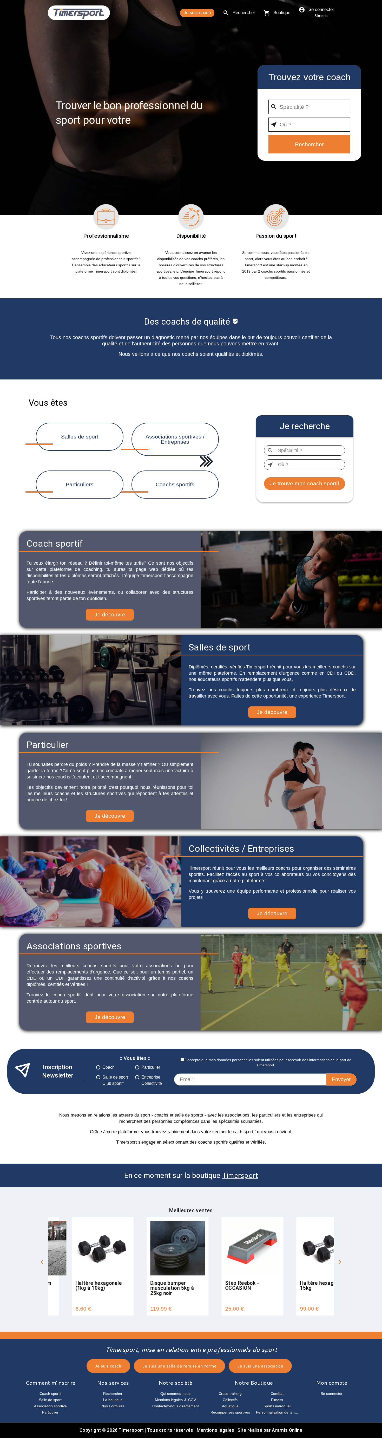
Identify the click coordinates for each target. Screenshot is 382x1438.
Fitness (277, 1400)
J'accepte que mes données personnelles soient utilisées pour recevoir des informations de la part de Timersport (268, 1062)
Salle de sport (50, 1400)
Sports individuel (277, 1406)
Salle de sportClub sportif (115, 1080)
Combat (277, 1393)
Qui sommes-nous (175, 1393)
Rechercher (244, 12)
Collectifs (230, 1400)
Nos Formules (112, 1406)
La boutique (113, 1400)
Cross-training (230, 1393)
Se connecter (321, 12)
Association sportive (50, 1406)
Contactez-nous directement (175, 1406)
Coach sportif (50, 1393)
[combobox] (309, 107)
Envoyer (341, 1079)
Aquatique (230, 1406)
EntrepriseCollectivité (151, 1080)
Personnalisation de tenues (278, 1412)
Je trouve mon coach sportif (304, 483)
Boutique (281, 12)
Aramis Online (287, 1430)
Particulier (150, 1067)
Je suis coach (197, 12)
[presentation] (42, 1262)
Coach (108, 1067)
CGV (192, 1400)
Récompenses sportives (230, 1412)
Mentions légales (169, 1400)
